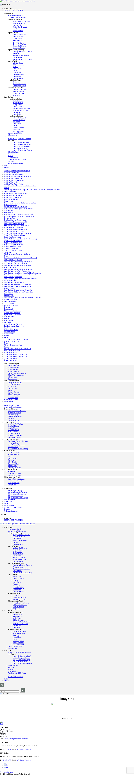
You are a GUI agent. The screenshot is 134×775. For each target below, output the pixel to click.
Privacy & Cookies (10, 360)
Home (6, 256)
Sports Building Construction (13, 227)
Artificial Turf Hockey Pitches (14, 180)
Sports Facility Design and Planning (16, 229)
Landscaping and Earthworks (14, 326)
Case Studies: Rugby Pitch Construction (17, 286)
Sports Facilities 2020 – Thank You (15, 354)
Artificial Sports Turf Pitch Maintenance (17, 176)
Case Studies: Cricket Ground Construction (18, 292)
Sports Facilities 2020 (11, 352)
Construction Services (15, 16)
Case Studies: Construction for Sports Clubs (18, 290)
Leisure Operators (18, 127)
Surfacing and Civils (15, 133)
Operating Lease (18, 53)
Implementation (18, 31)
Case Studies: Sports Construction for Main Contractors (22, 273)
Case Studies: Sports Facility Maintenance (18, 262)
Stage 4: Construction (20, 148)
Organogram (8, 210)
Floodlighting (17, 72)
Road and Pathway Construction (15, 220)
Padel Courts (17, 69)
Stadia (15, 125)
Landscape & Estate (19, 86)
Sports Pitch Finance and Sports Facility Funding (20, 239)
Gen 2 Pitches (17, 42)
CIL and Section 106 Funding (22, 59)
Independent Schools (19, 118)
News (6, 165)
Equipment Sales (18, 93)
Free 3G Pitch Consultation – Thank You (17, 349)
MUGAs (15, 67)
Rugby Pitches (17, 38)
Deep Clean (16, 95)
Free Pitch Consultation (12, 351)
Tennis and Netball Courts (21, 108)
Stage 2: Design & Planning (22, 144)
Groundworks (8, 201)
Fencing (15, 70)
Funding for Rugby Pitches (13, 197)
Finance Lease (17, 57)
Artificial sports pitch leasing (13, 174)
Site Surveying (17, 25)
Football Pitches (18, 36)
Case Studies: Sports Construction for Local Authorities (22, 297)
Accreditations (13, 158)
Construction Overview (12, 313)
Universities (16, 122)
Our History (12, 154)
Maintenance (12, 135)
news (1, 724)
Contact (6, 167)
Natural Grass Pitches (11, 330)
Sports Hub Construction (12, 237)
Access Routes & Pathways (13, 324)
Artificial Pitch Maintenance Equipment (17, 171)
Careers (10, 156)
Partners (11, 161)
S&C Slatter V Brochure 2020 (14, 224)
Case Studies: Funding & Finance (15, 282)
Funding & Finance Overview (22, 52)
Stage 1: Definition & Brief (21, 142)
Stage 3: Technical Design (21, 146)
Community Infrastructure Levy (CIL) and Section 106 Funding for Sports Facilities (32, 190)
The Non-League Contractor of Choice (17, 254)
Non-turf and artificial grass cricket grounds (18, 208)
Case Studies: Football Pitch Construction (18, 269)
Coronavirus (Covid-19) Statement (19, 139)
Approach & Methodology (17, 17)
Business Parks (9, 296)
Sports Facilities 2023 (11, 358)
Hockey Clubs (9, 288)
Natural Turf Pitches (19, 46)
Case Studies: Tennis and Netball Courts (17, 265)
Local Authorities (18, 131)
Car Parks (16, 82)
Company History (10, 191)
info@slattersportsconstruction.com (16, 739)
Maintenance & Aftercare (12, 311)
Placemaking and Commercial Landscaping (18, 214)
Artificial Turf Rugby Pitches (13, 184)
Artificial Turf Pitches (20, 34)
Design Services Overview (21, 21)
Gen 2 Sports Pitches (11, 199)
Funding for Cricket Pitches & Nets (16, 193)
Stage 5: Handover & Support (22, 150)
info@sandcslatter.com (24, 749)
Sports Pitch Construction (12, 315)
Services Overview (10, 299)
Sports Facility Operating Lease (14, 235)
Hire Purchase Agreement (21, 55)
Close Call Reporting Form (13, 345)
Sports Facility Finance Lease (14, 231)
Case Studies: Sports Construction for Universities (20, 279)
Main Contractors (18, 129)
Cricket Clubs (8, 294)
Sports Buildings (18, 74)
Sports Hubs (17, 76)
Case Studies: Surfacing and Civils (15, 263)
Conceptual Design (19, 23)
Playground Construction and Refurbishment (19, 216)
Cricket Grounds (18, 65)
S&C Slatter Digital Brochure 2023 (15, 222)
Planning (15, 29)
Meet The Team (13, 152)
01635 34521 (7, 749)
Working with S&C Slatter (17, 159)
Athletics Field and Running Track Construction (20, 186)
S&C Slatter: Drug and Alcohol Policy (17, 226)
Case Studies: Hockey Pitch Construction (17, 284)
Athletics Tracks (18, 63)
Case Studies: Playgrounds (13, 260)
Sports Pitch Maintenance (21, 89)
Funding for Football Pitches (13, 195)
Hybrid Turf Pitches (19, 44)
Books (6, 337)
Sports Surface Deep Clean (13, 241)
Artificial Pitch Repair (11, 172)
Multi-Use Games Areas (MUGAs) (15, 207)
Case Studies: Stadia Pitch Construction (17, 271)
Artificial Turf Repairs (20, 91)
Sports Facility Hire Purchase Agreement (17, 233)
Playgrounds (17, 112)
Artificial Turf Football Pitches (14, 178)
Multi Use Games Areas (20, 110)
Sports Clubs (17, 123)
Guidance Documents (15, 163)
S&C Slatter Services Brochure (18, 339)
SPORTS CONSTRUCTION (14, 10)
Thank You (8, 252)
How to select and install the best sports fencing (19, 203)
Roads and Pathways (19, 84)
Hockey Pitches (18, 40)
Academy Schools (19, 120)
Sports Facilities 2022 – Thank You (15, 356)
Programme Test (9, 218)
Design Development (20, 27)
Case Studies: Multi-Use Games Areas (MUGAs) (20, 258)
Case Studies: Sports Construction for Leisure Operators (22, 275)
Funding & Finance (19, 48)
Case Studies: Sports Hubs (13, 277)
